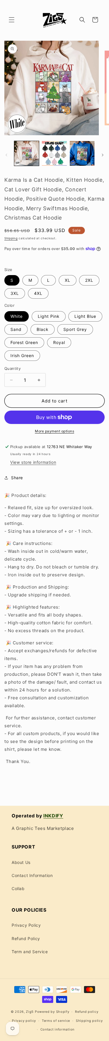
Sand (16, 329)
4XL (38, 293)
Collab (18, 888)
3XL (14, 293)
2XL (89, 280)
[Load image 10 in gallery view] (82, 153)
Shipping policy (89, 1021)
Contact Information (32, 875)
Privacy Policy (26, 925)
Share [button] (17, 477)
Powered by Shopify (52, 1012)
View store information (33, 462)
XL (67, 280)
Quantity (12, 368)
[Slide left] (6, 155)
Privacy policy (24, 1021)
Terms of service (56, 1021)
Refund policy (86, 1012)
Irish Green (22, 355)
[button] (11, 19)
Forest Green (24, 342)
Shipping (11, 238)
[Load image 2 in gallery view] (54, 153)
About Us (21, 862)
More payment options (54, 431)
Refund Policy (26, 938)
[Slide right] (102, 155)
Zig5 (30, 1012)
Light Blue (85, 316)
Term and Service (30, 951)
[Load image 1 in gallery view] (26, 153)
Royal (59, 342)
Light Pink (49, 316)
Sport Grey (75, 329)
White (16, 316)
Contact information (57, 1029)
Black (43, 329)
